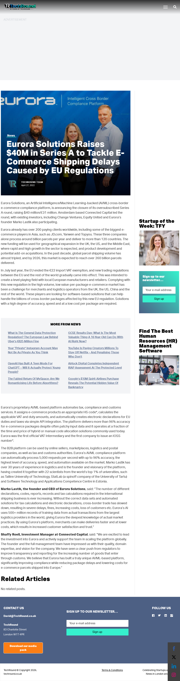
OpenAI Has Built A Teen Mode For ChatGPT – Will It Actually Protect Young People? (34, 367)
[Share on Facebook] (173, 648)
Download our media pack (23, 648)
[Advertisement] (90, 49)
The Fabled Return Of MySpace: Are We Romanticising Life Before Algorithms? (33, 380)
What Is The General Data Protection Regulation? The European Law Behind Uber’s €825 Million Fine (33, 337)
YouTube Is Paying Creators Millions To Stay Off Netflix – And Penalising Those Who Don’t (93, 352)
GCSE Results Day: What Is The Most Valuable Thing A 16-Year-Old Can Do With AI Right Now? (95, 337)
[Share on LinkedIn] (173, 666)
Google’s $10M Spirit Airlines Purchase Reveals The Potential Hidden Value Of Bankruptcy (93, 383)
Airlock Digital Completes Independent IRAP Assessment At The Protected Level (95, 365)
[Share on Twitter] (173, 657)
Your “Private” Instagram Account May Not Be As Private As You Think (33, 350)
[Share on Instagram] (173, 674)
